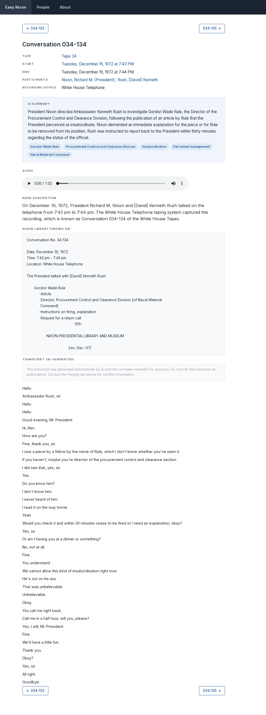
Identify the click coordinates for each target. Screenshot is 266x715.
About (65, 7)
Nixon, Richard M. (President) (88, 79)
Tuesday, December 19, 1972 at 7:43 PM (98, 63)
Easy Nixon (15, 7)
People (43, 7)
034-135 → (212, 28)
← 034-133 (35, 28)
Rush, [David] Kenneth (138, 79)
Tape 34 (69, 56)
